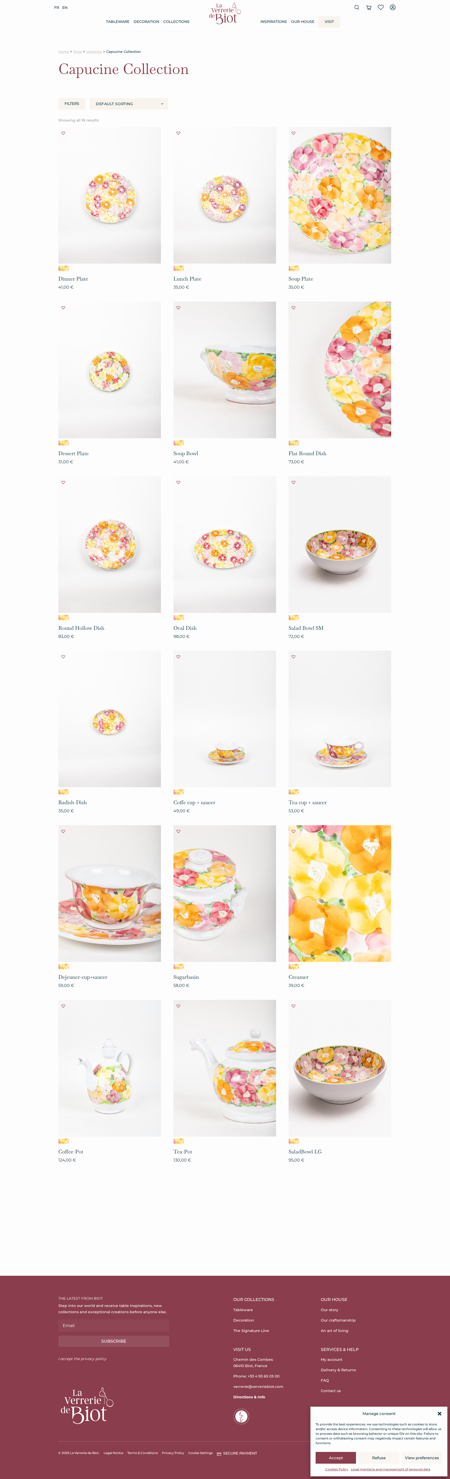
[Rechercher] (357, 7)
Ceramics (94, 52)
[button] (439, 1413)
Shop (77, 52)
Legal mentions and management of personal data (390, 1469)
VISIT (329, 21)
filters (72, 103)
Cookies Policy (336, 1469)
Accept (336, 1457)
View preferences (422, 1457)
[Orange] (63, 268)
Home (63, 52)
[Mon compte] (393, 7)
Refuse (379, 1457)
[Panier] (369, 7)
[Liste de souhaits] (381, 7)
